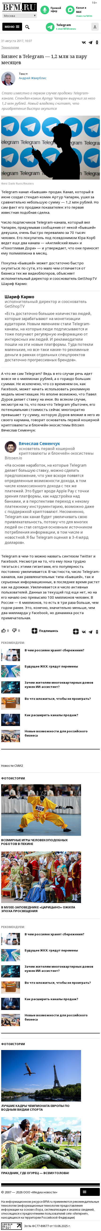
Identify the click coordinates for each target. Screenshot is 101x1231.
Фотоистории (13, 778)
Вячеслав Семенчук (39, 443)
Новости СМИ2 (12, 765)
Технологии (10, 47)
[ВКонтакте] (84, 42)
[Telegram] (90, 42)
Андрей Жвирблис (33, 78)
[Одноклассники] (97, 42)
